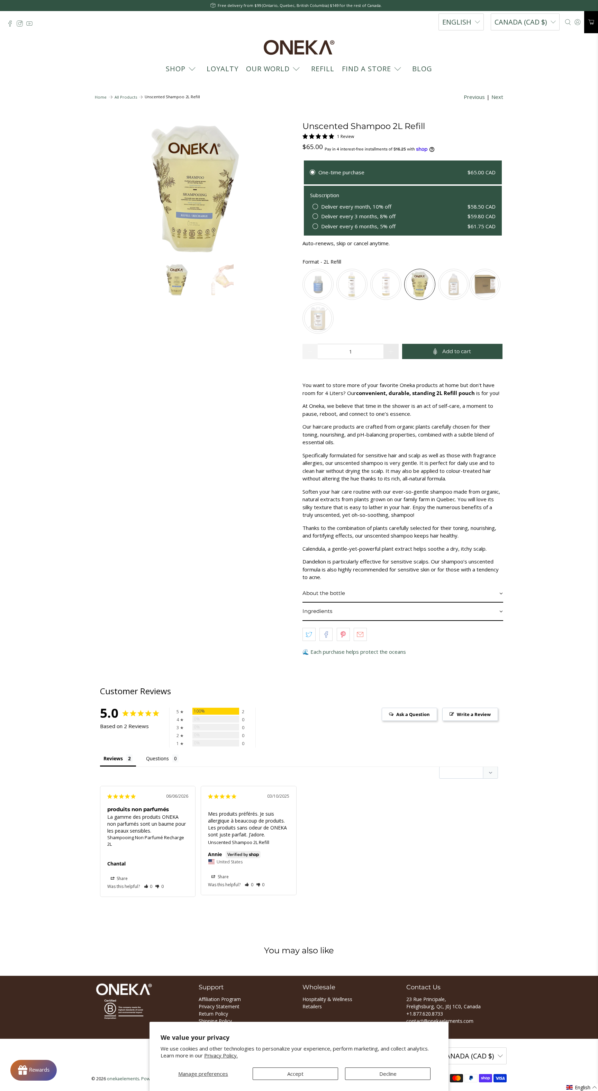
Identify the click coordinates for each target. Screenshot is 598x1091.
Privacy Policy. (221, 1055)
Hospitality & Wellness (327, 999)
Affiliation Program (220, 999)
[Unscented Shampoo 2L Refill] (195, 188)
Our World (268, 68)
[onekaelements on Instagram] (21, 25)
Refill (322, 68)
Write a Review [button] (474, 714)
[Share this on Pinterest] (343, 634)
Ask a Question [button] (413, 714)
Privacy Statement (219, 1006)
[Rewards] (33, 1070)
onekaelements (123, 1079)
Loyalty (222, 68)
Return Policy (213, 1013)
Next (497, 96)
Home (101, 97)
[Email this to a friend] (360, 634)
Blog (422, 68)
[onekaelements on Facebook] (12, 25)
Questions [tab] (157, 758)
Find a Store (366, 68)
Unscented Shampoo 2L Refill (238, 842)
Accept (295, 1073)
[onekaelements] (299, 47)
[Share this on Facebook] (326, 634)
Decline (388, 1073)
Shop (175, 68)
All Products (126, 97)
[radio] (318, 284)
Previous (474, 96)
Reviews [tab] (113, 758)
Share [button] (122, 878)
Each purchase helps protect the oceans (358, 651)
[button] (402, 594)
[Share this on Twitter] (309, 634)
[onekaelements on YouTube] (31, 25)
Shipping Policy (215, 1021)
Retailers (312, 1006)
